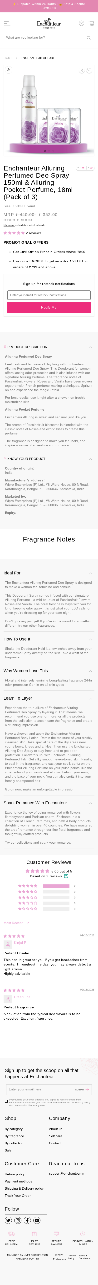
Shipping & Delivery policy (24, 1188)
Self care (55, 1136)
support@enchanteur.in (66, 1173)
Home (8, 58)
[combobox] (49, 38)
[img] (14, 936)
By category (14, 1129)
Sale (8, 1150)
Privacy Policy (72, 1257)
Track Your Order (18, 1195)
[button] (7, 23)
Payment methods (18, 1181)
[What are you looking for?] (89, 38)
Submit (79, 1089)
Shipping (9, 225)
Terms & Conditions (84, 1257)
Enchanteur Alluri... (39, 58)
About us (55, 1129)
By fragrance (14, 1136)
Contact (55, 1143)
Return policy (14, 1174)
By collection (14, 1143)
